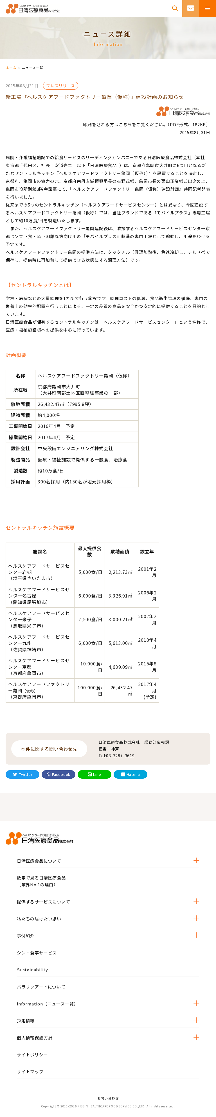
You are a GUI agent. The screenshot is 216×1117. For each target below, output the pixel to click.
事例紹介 (26, 935)
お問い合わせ (108, 1098)
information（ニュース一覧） (47, 1004)
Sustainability (32, 969)
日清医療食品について (39, 861)
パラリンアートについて (41, 987)
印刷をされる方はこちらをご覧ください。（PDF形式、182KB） (146, 124)
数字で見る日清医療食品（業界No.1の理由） (41, 881)
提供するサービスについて (43, 902)
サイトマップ (30, 1071)
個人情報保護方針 (34, 1038)
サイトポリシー (32, 1055)
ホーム (11, 67)
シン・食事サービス (37, 953)
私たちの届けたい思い (39, 918)
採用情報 (26, 1020)
